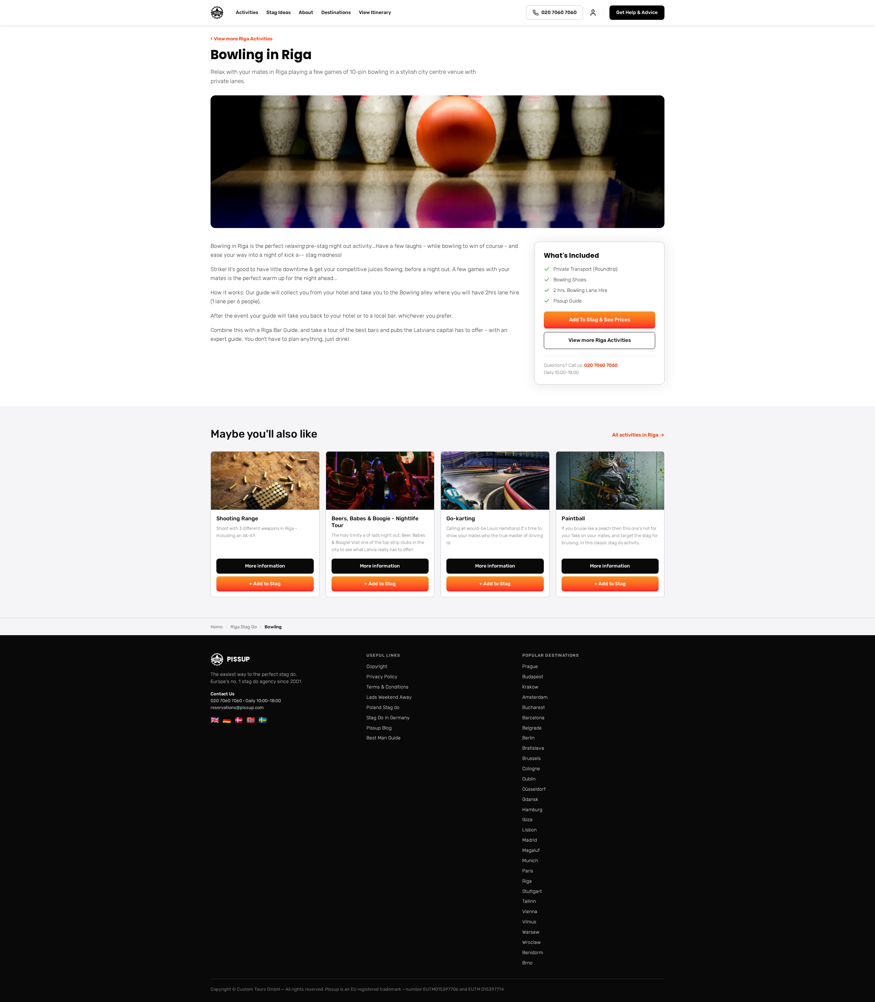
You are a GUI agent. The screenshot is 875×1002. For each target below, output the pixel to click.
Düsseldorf (534, 789)
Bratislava (533, 748)
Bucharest (533, 707)
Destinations (336, 12)
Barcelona (533, 718)
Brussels (531, 758)
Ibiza (527, 820)
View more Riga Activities (241, 38)
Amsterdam (535, 697)
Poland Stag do (383, 707)
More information (265, 566)
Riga (527, 881)
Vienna (529, 911)
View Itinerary (375, 12)
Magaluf (531, 850)
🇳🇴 (250, 720)
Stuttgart (532, 891)
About (306, 12)
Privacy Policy (381, 677)
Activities (247, 12)
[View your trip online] (593, 12)
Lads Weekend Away (389, 697)
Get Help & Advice (637, 12)
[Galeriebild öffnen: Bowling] (437, 161)
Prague (530, 666)
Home (217, 626)
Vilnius (529, 922)
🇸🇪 (262, 720)
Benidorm (532, 953)
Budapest (532, 677)
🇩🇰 (238, 720)
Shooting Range (237, 518)
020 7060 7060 (601, 365)
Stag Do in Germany (387, 718)
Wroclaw (531, 942)
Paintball (573, 518)
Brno (527, 963)
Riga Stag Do (243, 626)
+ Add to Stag (265, 584)
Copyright (376, 666)
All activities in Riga (638, 435)
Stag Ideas (278, 12)
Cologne (531, 769)
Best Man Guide (383, 738)
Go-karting (460, 518)
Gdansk (530, 799)
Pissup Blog (379, 728)
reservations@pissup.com (237, 707)
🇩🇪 (227, 720)
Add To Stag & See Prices (599, 320)
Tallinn (529, 901)
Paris (527, 871)
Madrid (529, 840)
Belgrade (532, 728)
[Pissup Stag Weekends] (217, 12)
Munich (530, 861)
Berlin (528, 738)
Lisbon (529, 830)
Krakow (530, 687)
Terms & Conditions (387, 687)
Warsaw (530, 932)
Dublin (529, 779)
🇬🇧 (215, 720)
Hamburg (532, 810)
